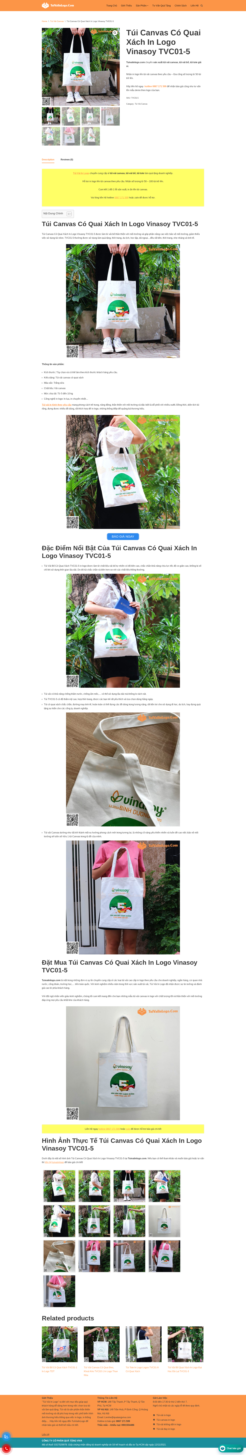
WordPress (65, 1451)
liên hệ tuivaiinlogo (54, 1162)
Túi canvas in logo (165, 1420)
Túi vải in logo (163, 1415)
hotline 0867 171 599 (109, 1129)
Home (44, 21)
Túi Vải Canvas (57, 21)
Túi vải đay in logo (165, 1429)
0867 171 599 (121, 197)
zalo (128, 1129)
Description (48, 159)
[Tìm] (202, 6)
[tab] (48, 160)
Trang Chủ (111, 5)
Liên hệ (45, 1434)
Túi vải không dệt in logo (168, 1424)
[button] (147, 5)
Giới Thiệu (126, 5)
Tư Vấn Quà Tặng (161, 5)
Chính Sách (181, 5)
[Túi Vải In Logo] (58, 6)
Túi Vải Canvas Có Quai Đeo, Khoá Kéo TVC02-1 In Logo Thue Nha (101, 1371)
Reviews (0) (67, 159)
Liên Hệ (195, 5)
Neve (44, 1451)
